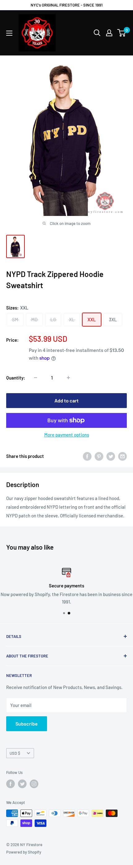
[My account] (109, 32)
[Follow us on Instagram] (34, 783)
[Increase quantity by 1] (68, 377)
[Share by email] (122, 456)
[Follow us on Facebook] (10, 783)
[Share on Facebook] (87, 456)
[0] (122, 33)
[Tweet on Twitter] (110, 456)
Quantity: (15, 377)
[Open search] (97, 32)
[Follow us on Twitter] (22, 783)
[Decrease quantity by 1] (35, 377)
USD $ (15, 753)
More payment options (66, 434)
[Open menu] (9, 33)
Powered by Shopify (23, 852)
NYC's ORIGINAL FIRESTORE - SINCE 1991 (67, 4)
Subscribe (26, 724)
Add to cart (66, 400)
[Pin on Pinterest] (99, 456)
